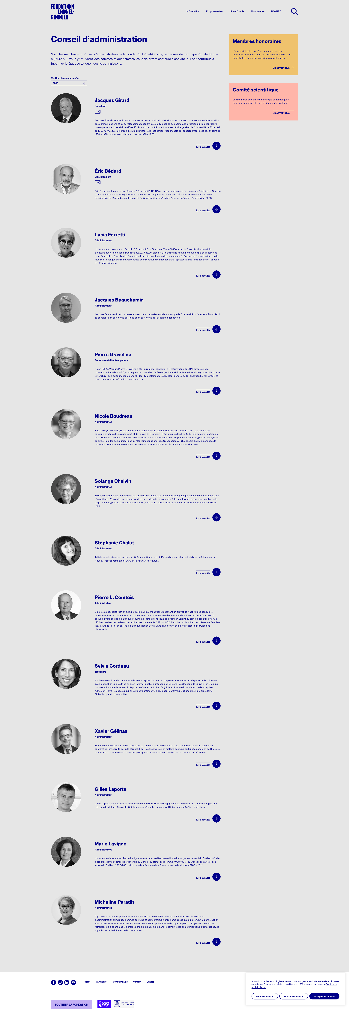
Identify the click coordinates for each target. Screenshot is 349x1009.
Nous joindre (257, 11)
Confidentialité (120, 981)
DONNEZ (276, 11)
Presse (87, 981)
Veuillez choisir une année (65, 78)
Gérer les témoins (264, 996)
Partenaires (102, 981)
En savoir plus (281, 67)
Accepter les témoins (324, 996)
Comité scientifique (256, 89)
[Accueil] (62, 11)
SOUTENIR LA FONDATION (71, 1004)
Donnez (150, 981)
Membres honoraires (257, 41)
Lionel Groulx (237, 11)
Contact (137, 981)
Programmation (214, 11)
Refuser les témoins (293, 996)
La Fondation (192, 11)
